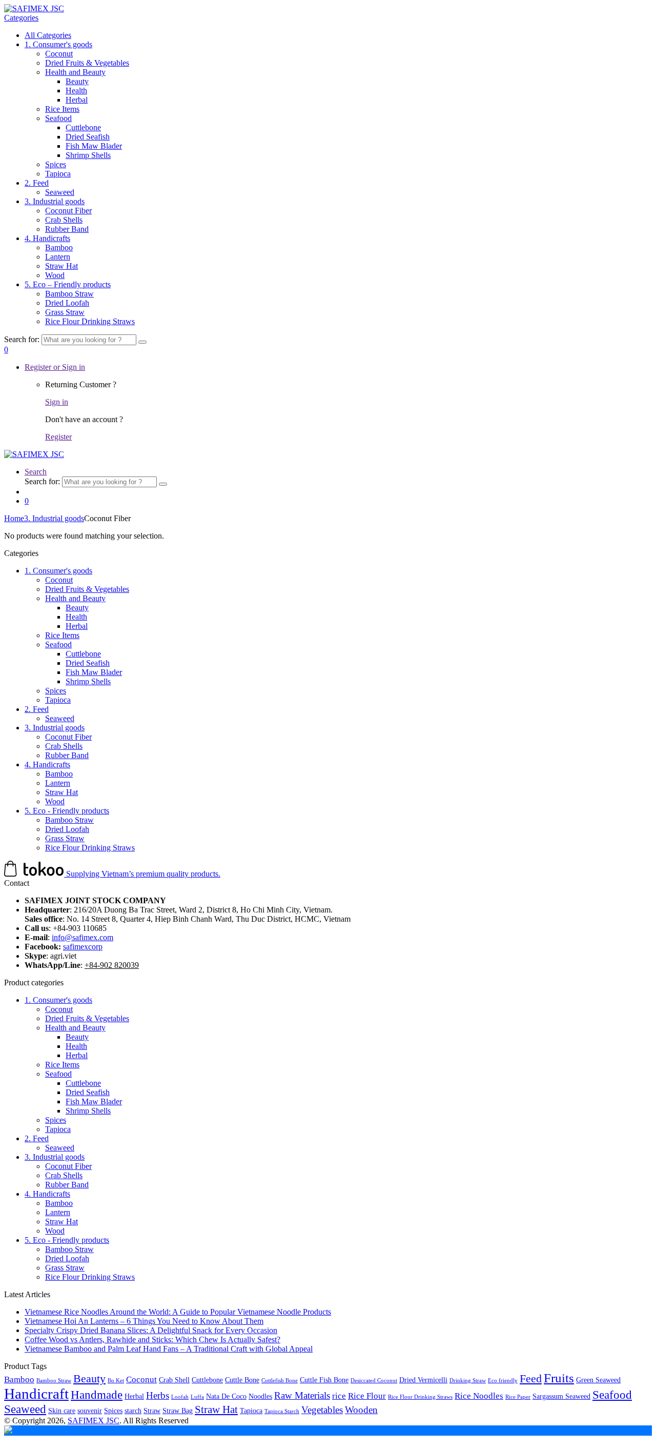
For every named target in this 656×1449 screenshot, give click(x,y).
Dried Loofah (67, 303)
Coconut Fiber (68, 210)
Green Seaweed (598, 1380)
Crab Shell (174, 1380)
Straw (152, 1410)
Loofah (180, 1397)
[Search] (142, 342)
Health (76, 90)
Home (14, 518)
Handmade (96, 1394)
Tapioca (58, 173)
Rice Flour (367, 1396)
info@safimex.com (82, 937)
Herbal (77, 99)
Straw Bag (177, 1410)
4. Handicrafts (47, 238)
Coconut (59, 53)
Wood (55, 275)
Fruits (559, 1378)
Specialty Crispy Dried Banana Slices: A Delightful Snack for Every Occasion (151, 1330)
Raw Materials (302, 1395)
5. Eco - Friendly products (67, 810)
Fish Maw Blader (94, 146)
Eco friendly (503, 1380)
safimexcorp (82, 946)
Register (58, 436)
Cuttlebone (83, 127)
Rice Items (62, 109)
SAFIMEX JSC (93, 1420)
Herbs (157, 1395)
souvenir (89, 1410)
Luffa (197, 1397)
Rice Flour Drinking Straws (90, 321)
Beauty (77, 81)
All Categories (48, 35)
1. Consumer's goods (58, 44)
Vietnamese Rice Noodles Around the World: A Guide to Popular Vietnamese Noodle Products (178, 1311)
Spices (55, 164)
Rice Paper (517, 1397)
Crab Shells (64, 219)
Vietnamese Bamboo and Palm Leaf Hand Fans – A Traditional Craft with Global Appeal (169, 1348)
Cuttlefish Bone (279, 1380)
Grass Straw (65, 312)
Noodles (260, 1396)
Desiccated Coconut (374, 1380)
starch (133, 1410)
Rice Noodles (479, 1396)
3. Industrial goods (55, 201)
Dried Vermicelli (423, 1380)
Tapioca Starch (281, 1411)
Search (36, 471)
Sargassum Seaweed (561, 1396)
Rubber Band (67, 229)
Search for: (21, 339)
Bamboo (59, 247)
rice (339, 1396)
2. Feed (37, 182)
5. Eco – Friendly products (68, 284)
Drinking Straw (467, 1380)
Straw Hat (61, 266)
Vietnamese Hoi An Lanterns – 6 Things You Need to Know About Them (144, 1321)
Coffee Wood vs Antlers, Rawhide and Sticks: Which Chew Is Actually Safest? (152, 1339)
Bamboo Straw (69, 293)
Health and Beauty (75, 72)
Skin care (61, 1410)
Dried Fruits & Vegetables (87, 62)
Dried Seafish (88, 136)
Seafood (58, 118)
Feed (531, 1378)
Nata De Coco (226, 1396)
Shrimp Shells (88, 155)
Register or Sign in (55, 367)
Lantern (57, 256)
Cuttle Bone (242, 1380)
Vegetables (322, 1409)
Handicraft (36, 1393)
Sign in (56, 402)
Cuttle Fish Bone (324, 1380)
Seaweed (59, 192)
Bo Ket (116, 1380)
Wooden (361, 1409)
